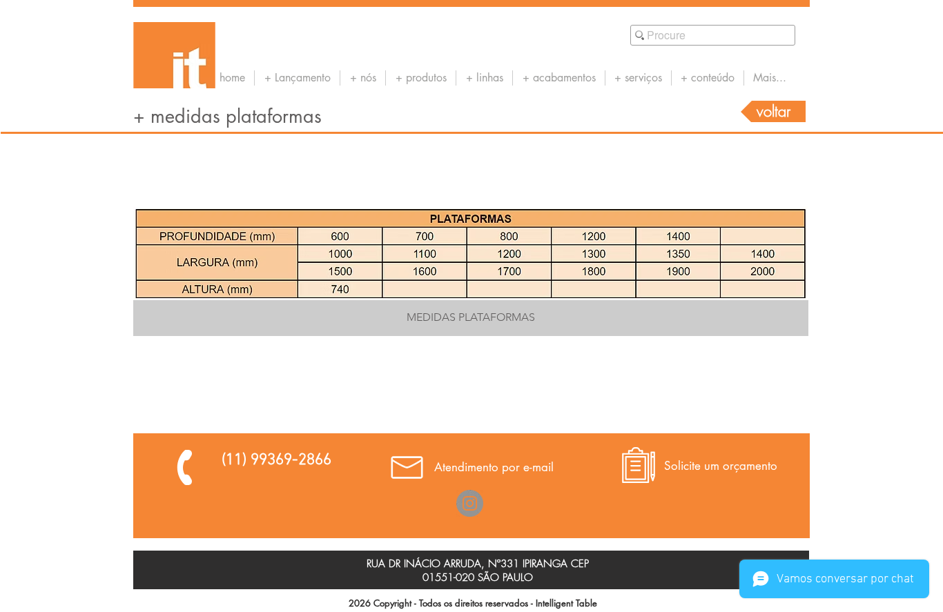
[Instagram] (469, 503)
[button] (470, 271)
